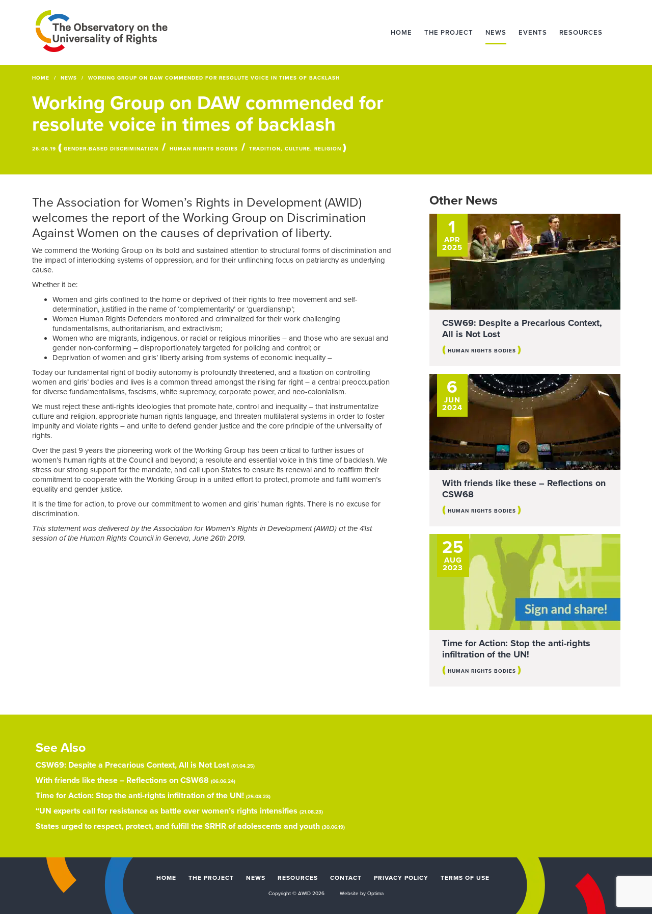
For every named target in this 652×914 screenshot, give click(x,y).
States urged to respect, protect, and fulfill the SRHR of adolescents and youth (178, 826)
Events (533, 33)
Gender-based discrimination (111, 149)
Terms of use (465, 877)
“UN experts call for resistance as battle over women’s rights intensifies (166, 811)
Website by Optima (362, 894)
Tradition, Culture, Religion (295, 149)
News (495, 33)
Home (401, 33)
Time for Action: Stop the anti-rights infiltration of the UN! (516, 649)
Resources (581, 33)
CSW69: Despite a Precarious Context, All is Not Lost (522, 328)
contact (346, 877)
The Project (448, 33)
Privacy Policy (401, 877)
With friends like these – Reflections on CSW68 (524, 488)
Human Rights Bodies (204, 149)
